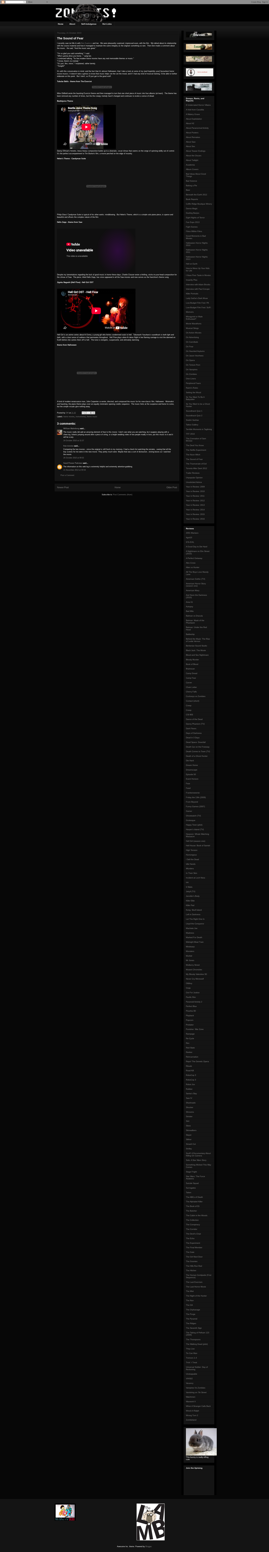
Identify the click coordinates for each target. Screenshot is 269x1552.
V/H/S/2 (189, 1378)
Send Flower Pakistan (72, 463)
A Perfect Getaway (194, 558)
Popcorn (189, 1020)
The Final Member (194, 1247)
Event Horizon (192, 779)
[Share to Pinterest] (93, 412)
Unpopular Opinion (194, 477)
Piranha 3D (191, 1011)
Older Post (171, 487)
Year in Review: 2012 (195, 500)
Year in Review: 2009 (195, 487)
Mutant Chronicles (194, 969)
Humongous (191, 855)
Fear (188, 783)
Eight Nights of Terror (195, 217)
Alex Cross (190, 563)
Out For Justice (193, 992)
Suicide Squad (192, 1183)
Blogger (148, 1546)
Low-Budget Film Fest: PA (197, 303)
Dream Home (192, 765)
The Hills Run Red (194, 1266)
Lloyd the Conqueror (195, 924)
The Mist (190, 1291)
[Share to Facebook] (91, 412)
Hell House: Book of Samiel (198, 845)
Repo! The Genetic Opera (197, 1061)
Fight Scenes (192, 227)
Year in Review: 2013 (195, 505)
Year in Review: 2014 (195, 510)
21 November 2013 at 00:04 (74, 470)
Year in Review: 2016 (195, 519)
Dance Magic (192, 208)
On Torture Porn (193, 365)
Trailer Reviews (193, 473)
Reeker (189, 1052)
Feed (188, 788)
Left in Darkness (193, 914)
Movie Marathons (193, 323)
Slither (189, 1139)
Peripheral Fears (193, 383)
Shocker (189, 1107)
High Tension (191, 850)
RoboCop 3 (191, 1075)
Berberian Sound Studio (196, 646)
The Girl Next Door (194, 1257)
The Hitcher (191, 1270)
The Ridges (191, 1323)
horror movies (69, 417)
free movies (68, 446)
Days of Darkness (194, 733)
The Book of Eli (192, 1206)
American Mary (192, 590)
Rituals (189, 1066)
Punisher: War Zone (195, 1029)
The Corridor (191, 1229)
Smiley (189, 1149)
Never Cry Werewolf (195, 979)
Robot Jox (190, 1084)
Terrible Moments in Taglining (199, 429)
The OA (189, 1305)
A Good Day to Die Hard (196, 546)
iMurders (190, 868)
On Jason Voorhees (194, 356)
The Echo (190, 1238)
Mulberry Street (193, 965)
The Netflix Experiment (196, 450)
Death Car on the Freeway (197, 747)
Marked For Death (194, 937)
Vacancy (189, 1383)
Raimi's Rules (192, 388)
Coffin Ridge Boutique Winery (199, 204)
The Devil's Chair (193, 1234)
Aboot (72, 24)
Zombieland (191, 1420)
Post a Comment (67, 475)
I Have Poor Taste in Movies (198, 275)
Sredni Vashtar (192, 420)
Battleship (190, 634)
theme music (92, 417)
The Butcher (191, 1211)
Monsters (190, 951)
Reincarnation (192, 1057)
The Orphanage (193, 1310)
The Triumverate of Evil (196, 464)
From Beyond (192, 802)
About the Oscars (193, 155)
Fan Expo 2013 (193, 222)
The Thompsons (193, 1339)
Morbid (189, 956)
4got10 (189, 537)
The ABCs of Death (194, 1197)
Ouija (188, 988)
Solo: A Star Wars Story (196, 1160)
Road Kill (190, 1070)
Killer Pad (190, 905)
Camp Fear (191, 678)
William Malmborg (71, 428)
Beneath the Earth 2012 (196, 194)
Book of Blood (192, 664)
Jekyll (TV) (190, 891)
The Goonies (191, 1261)
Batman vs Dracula (194, 616)
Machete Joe (191, 928)
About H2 (190, 123)
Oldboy (189, 983)
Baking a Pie (191, 185)
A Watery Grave (193, 114)
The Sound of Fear (194, 459)
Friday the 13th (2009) (196, 797)
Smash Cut (191, 1144)
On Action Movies (193, 333)
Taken (188, 1192)
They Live (190, 1349)
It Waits (189, 887)
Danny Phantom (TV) (195, 724)
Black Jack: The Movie (196, 650)
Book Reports (192, 199)
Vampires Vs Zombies (195, 1388)
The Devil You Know (195, 445)
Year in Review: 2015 (195, 514)
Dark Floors (191, 728)
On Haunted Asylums (195, 351)
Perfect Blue (191, 1006)
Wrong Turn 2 (192, 1415)
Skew (188, 1126)
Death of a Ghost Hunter (197, 756)
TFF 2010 (190, 434)
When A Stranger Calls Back (198, 1406)
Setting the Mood (193, 392)
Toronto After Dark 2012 (196, 468)
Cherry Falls (191, 692)
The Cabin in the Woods (196, 1215)
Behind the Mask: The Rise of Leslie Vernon (198, 640)
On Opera (190, 360)
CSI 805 (189, 714)
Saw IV (189, 1098)
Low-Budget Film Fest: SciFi (198, 307)
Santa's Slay (191, 1093)
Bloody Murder (192, 659)
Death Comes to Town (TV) (198, 751)
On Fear (189, 346)
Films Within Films (194, 231)
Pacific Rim (191, 997)
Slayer (189, 1135)
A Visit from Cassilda (195, 110)
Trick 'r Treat (191, 1362)
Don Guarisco (86, 43)
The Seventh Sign (194, 1328)
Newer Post (63, 487)
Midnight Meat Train (195, 942)
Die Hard (190, 760)
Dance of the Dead (194, 719)
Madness (190, 933)
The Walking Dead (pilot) (197, 1344)
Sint (187, 1121)
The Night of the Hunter (196, 1296)
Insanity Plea (191, 280)
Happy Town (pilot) (194, 825)
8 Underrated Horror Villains (198, 105)
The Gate (190, 1252)
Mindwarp (190, 946)
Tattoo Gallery (192, 425)
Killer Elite (190, 901)
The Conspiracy (193, 1224)
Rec (187, 1043)
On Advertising (192, 337)
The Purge (190, 1314)
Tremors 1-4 (191, 1358)
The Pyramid (191, 1319)
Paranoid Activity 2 (194, 1002)
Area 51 (189, 602)
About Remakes (193, 137)
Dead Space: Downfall (196, 742)
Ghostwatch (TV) (193, 816)
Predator (190, 1025)
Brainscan (190, 669)
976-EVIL (190, 542)
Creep (188, 705)
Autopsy (189, 606)
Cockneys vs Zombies (195, 696)
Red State (190, 1048)
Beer (188, 190)
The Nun (190, 1300)
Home (60, 24)
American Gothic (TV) (195, 579)
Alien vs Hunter (192, 567)
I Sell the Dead (192, 859)
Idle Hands (190, 864)
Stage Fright (191, 1172)
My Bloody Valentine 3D (196, 974)
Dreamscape (191, 770)
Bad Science (191, 181)
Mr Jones (190, 960)
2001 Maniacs (192, 533)
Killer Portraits (192, 293)
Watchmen (190, 1397)
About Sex (190, 146)
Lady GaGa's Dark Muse (197, 298)
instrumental (81, 417)
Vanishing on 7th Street (196, 1392)
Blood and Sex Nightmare (197, 655)
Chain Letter (191, 687)
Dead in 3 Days (193, 737)
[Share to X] (88, 412)
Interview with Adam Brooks (198, 284)
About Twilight (192, 160)
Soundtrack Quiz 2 (194, 415)
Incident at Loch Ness (195, 878)
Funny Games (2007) (195, 806)
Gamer (189, 811)
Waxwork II (191, 1401)
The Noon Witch (193, 454)
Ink (187, 882)
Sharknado (191, 1103)
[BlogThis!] (85, 412)
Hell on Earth (191, 264)
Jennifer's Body (193, 896)
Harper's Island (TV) (195, 829)
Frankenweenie (193, 793)
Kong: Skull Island (194, 910)
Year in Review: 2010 (195, 491)
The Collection (192, 1220)
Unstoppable (191, 1374)
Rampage (190, 1034)
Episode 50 (191, 774)
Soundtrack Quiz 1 (194, 411)
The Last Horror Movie (196, 1287)
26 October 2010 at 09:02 (73, 458)
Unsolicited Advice (194, 482)
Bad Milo (190, 611)
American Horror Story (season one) (196, 584)
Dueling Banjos (192, 213)
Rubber (189, 1089)
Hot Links (107, 24)
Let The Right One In (195, 919)
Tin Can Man (191, 1353)
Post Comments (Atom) (122, 495)
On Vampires (191, 369)
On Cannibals (192, 342)
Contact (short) (192, 701)
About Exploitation (194, 119)
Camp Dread (191, 673)
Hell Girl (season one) (195, 841)
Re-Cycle (190, 1038)
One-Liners (191, 378)
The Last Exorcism (194, 1282)
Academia (190, 165)
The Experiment (193, 1243)
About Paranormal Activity (197, 128)
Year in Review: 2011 (195, 496)
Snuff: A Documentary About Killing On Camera (198, 1154)
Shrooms (190, 1112)
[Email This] (83, 412)
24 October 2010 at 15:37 (73, 440)
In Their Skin (191, 873)
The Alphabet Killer (194, 1201)
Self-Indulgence (88, 24)
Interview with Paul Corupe (198, 289)
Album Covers (192, 169)
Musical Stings (192, 328)
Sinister (189, 1116)
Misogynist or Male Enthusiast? (194, 317)
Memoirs (190, 312)
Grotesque (190, 820)
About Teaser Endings (195, 151)
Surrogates (191, 1188)
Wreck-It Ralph (192, 1411)
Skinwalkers (191, 1130)
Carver (189, 682)
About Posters (192, 132)
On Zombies (191, 374)
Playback (190, 1015)
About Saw (190, 142)
